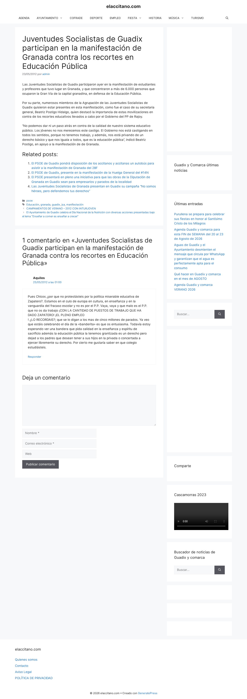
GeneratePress (147, 693)
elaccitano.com (123, 6)
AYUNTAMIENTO (47, 18)
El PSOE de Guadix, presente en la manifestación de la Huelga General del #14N (90, 172)
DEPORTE (96, 18)
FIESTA (132, 18)
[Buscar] (219, 314)
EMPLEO (115, 18)
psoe (29, 200)
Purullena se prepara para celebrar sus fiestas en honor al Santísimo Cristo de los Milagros (199, 218)
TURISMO (197, 18)
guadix (56, 204)
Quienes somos (26, 659)
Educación (32, 204)
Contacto (21, 666)
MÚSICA (174, 18)
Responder (34, 356)
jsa (63, 204)
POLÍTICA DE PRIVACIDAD (34, 678)
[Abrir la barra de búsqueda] (227, 18)
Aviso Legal (23, 672)
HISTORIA (155, 18)
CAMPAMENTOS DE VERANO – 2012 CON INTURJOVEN (61, 208)
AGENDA (24, 18)
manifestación (74, 204)
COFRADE (76, 18)
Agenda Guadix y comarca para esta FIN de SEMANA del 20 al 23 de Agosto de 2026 (198, 234)
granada (45, 204)
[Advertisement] (201, 88)
